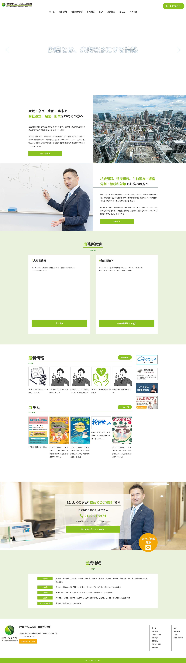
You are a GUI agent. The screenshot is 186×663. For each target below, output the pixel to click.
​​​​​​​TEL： (21, 636)
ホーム (154, 628)
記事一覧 (124, 357)
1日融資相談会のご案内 (37, 447)
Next (179, 50)
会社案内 (155, 631)
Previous (7, 50)
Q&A (175, 628)
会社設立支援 (156, 644)
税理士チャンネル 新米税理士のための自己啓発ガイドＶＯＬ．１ (100, 435)
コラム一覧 (124, 407)
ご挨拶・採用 (156, 634)
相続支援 (155, 647)
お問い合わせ (178, 638)
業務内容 (155, 638)
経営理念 (155, 641)
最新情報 (177, 631)
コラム (176, 634)
